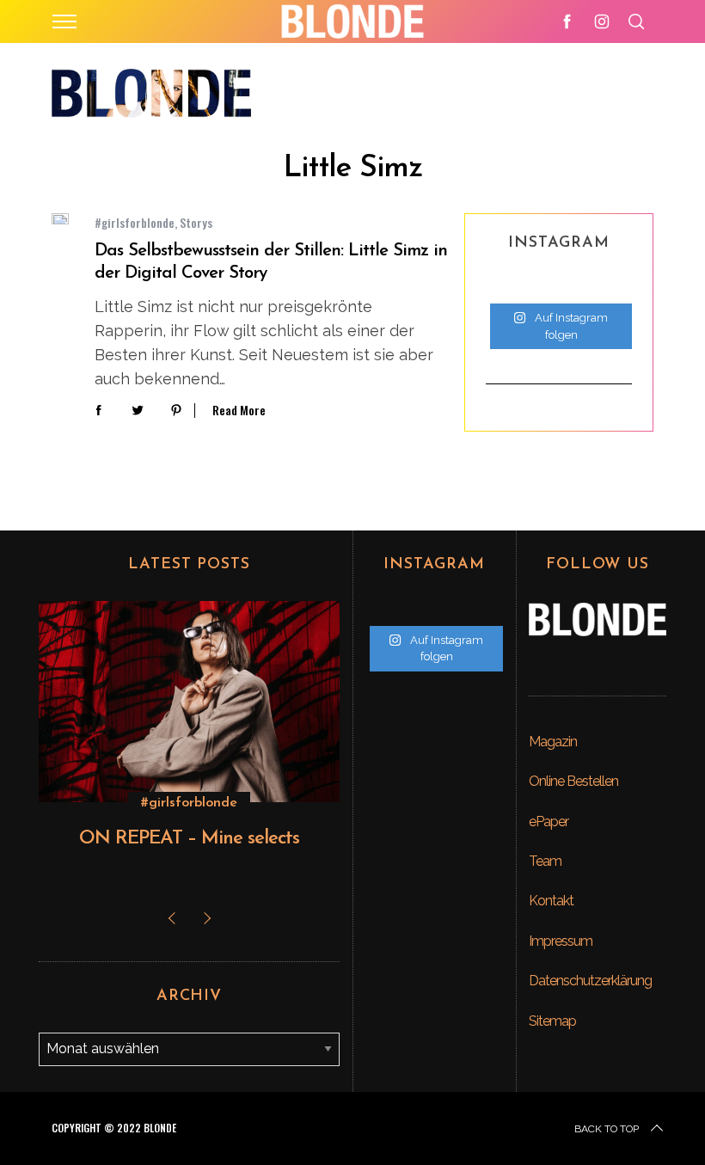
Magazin (553, 741)
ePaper (548, 821)
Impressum (560, 941)
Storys (196, 222)
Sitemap (552, 1021)
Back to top (606, 1129)
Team (545, 861)
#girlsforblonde (135, 222)
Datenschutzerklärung (590, 980)
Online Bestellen (573, 781)
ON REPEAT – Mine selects (189, 839)
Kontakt (551, 900)
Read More (239, 410)
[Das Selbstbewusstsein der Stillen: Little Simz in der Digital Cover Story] (60, 218)
